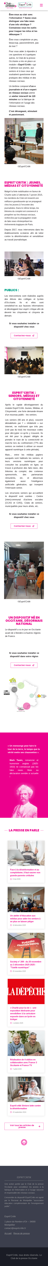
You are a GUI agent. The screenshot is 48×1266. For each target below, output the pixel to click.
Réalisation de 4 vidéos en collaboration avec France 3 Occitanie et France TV (23, 1063)
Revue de (18, 1233)
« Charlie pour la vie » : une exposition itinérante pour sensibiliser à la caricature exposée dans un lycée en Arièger (23, 1014)
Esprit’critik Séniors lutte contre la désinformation (25, 1107)
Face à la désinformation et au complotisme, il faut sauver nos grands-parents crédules (25, 873)
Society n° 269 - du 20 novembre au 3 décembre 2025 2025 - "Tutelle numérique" (25, 965)
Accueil (8, 1233)
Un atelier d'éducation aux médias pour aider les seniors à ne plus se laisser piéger (25, 919)
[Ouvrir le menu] (41, 5)
